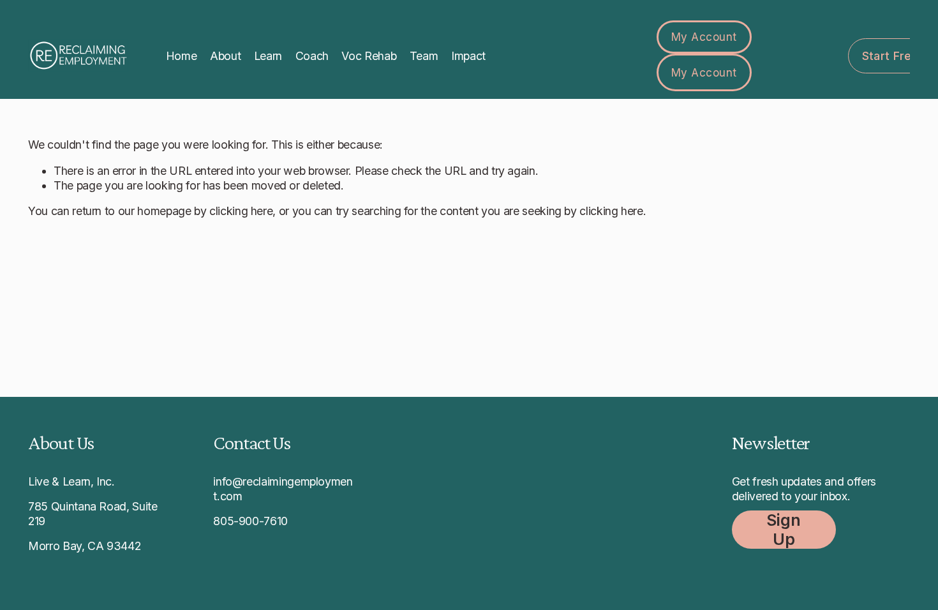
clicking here (240, 211)
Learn (268, 56)
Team (424, 56)
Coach (312, 56)
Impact (468, 56)
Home (181, 56)
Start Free (890, 56)
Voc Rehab (368, 56)
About (225, 56)
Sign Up (783, 529)
